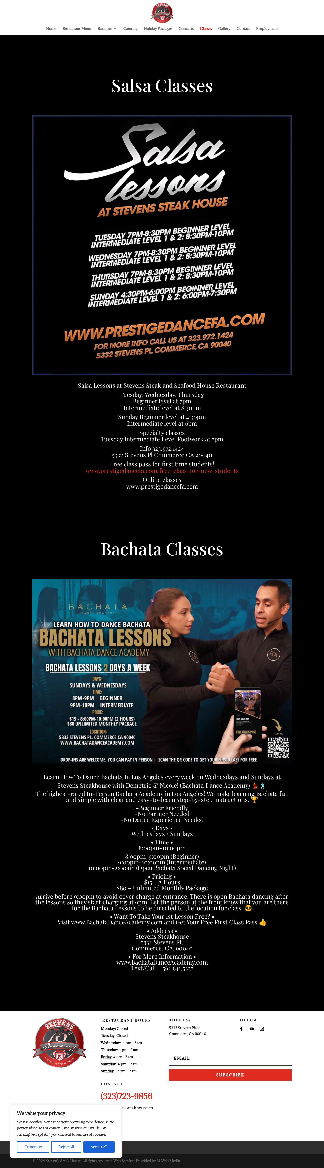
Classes (206, 29)
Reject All (66, 1146)
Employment (267, 29)
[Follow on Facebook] (241, 1029)
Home (51, 29)
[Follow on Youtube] (252, 1029)
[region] (66, 1131)
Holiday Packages (158, 29)
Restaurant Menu (77, 29)
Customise (33, 1146)
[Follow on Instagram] (262, 1029)
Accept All (99, 1146)
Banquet (105, 29)
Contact (243, 29)
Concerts (186, 29)
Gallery (224, 29)
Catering (130, 29)
